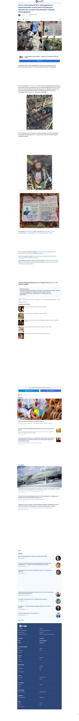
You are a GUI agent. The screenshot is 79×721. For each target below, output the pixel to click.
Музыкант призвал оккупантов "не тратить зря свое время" (29, 442)
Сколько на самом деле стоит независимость (28, 613)
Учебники (41, 666)
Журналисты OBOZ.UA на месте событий (47, 634)
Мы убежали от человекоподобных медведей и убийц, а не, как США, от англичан (34, 607)
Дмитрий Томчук (21, 615)
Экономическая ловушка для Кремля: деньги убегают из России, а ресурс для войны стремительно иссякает (36, 593)
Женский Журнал (21, 706)
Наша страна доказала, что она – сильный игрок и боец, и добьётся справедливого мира (35, 507)
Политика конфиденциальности (45, 630)
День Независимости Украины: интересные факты (31, 421)
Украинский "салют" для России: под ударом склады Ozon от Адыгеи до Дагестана (34, 571)
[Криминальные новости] (20, 395)
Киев (19, 648)
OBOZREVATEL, (29, 231)
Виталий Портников (22, 566)
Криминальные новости (33, 14)
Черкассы (20, 652)
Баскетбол (41, 657)
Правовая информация (22, 630)
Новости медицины (21, 697)
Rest (19, 550)
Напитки (41, 684)
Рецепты (19, 684)
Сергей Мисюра (21, 601)
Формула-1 (20, 661)
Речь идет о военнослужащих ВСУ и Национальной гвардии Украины (31, 499)
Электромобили (42, 677)
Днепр (41, 650)
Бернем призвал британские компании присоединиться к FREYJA (30, 490)
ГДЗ (19, 666)
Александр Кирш (21, 609)
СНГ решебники (21, 671)
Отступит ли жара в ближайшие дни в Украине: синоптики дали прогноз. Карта (36, 429)
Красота (19, 704)
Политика (42, 638)
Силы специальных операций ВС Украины (49, 299)
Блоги (19, 642)
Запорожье (20, 650)
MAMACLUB (42, 697)
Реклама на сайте (21, 632)
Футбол (19, 657)
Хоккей (19, 659)
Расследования (43, 640)
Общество (42, 642)
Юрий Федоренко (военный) (24, 595)
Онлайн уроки (20, 668)
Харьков (41, 648)
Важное (20, 397)
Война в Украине (38, 299)
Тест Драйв (20, 677)
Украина (20, 299)
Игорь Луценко (21, 558)
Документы (42, 632)
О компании (20, 628)
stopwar (58, 299)
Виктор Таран (21, 573)
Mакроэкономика (43, 691)
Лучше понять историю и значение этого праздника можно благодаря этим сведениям (35, 423)
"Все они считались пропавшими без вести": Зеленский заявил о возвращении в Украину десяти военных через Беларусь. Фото (38, 497)
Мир (19, 640)
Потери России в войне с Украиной (28, 299)
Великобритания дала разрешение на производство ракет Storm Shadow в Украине (39, 488)
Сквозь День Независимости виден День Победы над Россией (32, 556)
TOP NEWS (21, 465)
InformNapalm (32, 85)
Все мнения (20, 620)
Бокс (40, 659)
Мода (40, 704)
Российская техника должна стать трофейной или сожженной (32, 599)
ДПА (40, 668)
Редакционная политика (22, 634)
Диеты (19, 686)
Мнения (20, 553)
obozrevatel (53, 282)
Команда (41, 628)
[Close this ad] (78, 714)
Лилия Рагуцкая (25, 14)
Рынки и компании (21, 691)
